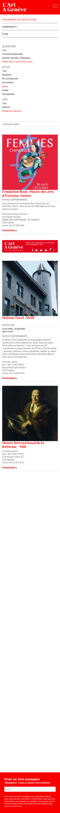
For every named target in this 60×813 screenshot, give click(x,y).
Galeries (6, 107)
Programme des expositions (19, 19)
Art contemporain (10, 78)
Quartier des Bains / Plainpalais (16, 58)
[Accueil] (14, 7)
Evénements (9, 26)
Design (5, 90)
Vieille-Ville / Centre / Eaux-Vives (17, 61)
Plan (5, 33)
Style (6, 67)
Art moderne (8, 82)
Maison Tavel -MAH (18, 318)
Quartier (9, 46)
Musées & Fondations (12, 111)
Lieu (5, 99)
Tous (4, 50)
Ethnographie (8, 94)
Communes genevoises (12, 54)
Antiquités (7, 75)
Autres (5, 86)
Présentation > (9, 230)
